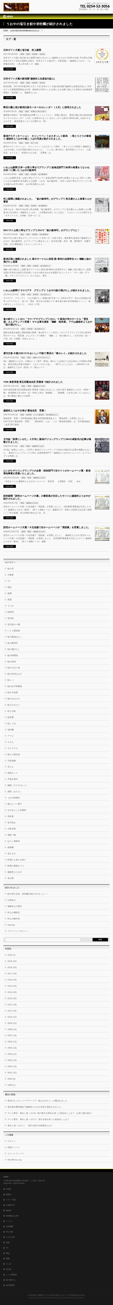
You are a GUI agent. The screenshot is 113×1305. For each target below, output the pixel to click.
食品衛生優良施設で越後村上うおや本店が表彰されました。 (35, 1107)
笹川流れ (12, 822)
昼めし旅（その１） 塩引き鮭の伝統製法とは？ (30, 1125)
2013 (12, 998)
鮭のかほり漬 (14, 667)
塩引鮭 (42, 54)
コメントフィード (16, 1153)
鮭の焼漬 (12, 661)
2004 (12, 1054)
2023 (11, 955)
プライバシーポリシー (18, 931)
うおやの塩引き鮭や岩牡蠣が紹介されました (24, 30)
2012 (12, 1004)
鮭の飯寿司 (43, 174)
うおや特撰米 (14, 798)
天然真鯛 (12, 760)
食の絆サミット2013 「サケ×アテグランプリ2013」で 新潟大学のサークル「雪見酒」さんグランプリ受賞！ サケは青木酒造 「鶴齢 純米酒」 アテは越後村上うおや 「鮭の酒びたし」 (47, 322)
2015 (12, 986)
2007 (12, 1035)
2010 (12, 1017)
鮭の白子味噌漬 (15, 686)
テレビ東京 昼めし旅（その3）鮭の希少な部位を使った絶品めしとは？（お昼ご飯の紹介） (50, 1113)
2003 (12, 1060)
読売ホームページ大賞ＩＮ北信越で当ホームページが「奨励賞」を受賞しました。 (46, 527)
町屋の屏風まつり (16, 866)
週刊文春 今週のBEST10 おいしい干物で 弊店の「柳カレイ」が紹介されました (45, 353)
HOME (5, 30)
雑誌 (21, 111)
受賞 (28, 54)
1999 (11, 1085)
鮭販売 (8, 1194)
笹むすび (12, 853)
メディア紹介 (11, 1200)
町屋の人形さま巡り (38, 111)
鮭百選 (11, 717)
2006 (12, 1041)
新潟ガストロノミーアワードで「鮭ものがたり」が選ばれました (37, 1100)
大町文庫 (12, 829)
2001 (12, 1072)
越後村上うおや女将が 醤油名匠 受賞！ (24, 410)
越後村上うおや (39, 386)
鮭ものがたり (14, 705)
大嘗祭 (11, 575)
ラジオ (11, 606)
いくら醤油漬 (39, 415)
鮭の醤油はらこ (52, 415)
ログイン (12, 1141)
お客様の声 (10, 1205)
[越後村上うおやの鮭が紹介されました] (16, 8)
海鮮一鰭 (12, 835)
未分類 (11, 878)
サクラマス (13, 748)
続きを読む (10, 69)
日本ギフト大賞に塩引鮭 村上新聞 (22, 50)
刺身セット (13, 773)
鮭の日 (11, 568)
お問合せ (12, 900)
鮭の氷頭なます (15, 674)
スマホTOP (10, 1237)
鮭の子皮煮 (13, 692)
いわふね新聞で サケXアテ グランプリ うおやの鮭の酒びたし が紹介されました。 (47, 290)
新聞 (22, 54)
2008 (12, 1029)
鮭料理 (34, 54)
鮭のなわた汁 (14, 698)
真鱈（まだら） (15, 791)
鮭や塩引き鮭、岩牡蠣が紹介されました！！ (28, 894)
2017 (12, 973)
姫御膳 (11, 847)
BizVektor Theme (56, 1298)
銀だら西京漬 (14, 754)
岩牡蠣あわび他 (12, 1216)
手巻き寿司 (13, 779)
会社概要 (9, 1226)
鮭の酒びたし (45, 266)
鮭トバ (11, 680)
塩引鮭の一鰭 (14, 624)
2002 (12, 1066)
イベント (9, 1221)
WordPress (43, 1298)
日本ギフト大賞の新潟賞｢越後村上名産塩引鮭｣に (29, 78)
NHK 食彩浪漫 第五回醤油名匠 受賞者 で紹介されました (33, 382)
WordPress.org (14, 1160)
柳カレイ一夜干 (15, 804)
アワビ (11, 736)
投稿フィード (14, 1147)
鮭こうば (34, 143)
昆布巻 (11, 816)
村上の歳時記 (14, 912)
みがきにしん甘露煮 (18, 810)
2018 (12, 967)
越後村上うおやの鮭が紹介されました (53, 1295)
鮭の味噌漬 (13, 655)
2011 (12, 1011)
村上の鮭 (12, 711)
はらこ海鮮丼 (14, 841)
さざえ (11, 742)
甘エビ (11, 767)
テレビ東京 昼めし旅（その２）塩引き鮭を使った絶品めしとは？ (38, 1119)
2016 (12, 980)
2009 (12, 1023)
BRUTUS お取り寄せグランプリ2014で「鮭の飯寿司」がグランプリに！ (41, 230)
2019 (12, 961)
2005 (12, 1048)
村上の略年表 (14, 918)
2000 (11, 1079)
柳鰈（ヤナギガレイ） (41, 357)
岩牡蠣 (11, 729)
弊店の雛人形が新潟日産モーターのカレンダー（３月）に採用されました (42, 107)
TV (9, 581)
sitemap (11, 925)
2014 (12, 992)
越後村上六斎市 (15, 906)
